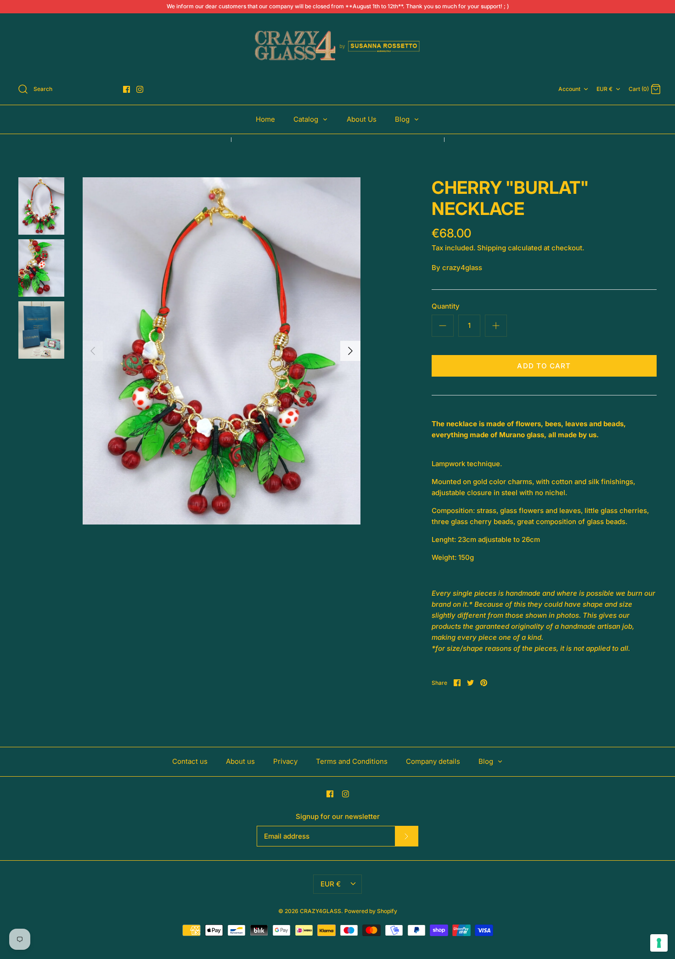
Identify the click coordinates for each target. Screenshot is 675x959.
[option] (221, 351)
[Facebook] (126, 89)
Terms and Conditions (352, 761)
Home (265, 119)
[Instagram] (139, 89)
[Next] (350, 351)
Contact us (190, 761)
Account (569, 88)
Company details (433, 761)
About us (240, 761)
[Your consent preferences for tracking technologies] (659, 943)
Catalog (306, 119)
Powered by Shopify (370, 911)
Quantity (446, 306)
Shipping (491, 247)
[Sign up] (406, 836)
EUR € (604, 88)
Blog (403, 119)
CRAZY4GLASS (320, 911)
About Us (362, 119)
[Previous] (93, 351)
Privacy (285, 761)
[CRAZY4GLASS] (337, 46)
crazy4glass (462, 267)
